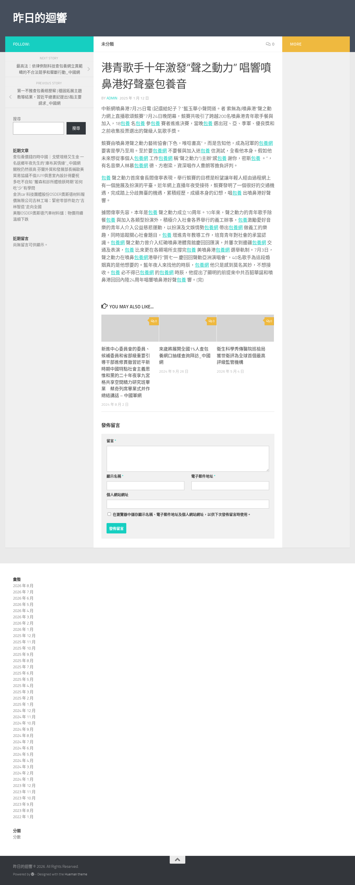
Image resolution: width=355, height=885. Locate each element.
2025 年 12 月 (24, 635)
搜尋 (17, 119)
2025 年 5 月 (23, 679)
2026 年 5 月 (23, 604)
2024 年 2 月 (23, 773)
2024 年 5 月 (23, 754)
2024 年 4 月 (23, 760)
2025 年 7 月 (23, 667)
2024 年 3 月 (23, 767)
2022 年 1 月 (23, 816)
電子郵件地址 (203, 476)
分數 (17, 837)
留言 (111, 441)
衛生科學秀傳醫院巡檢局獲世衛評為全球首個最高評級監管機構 (241, 355)
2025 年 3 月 (23, 692)
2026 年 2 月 (23, 623)
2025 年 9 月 (23, 654)
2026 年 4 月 (23, 610)
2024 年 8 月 (23, 735)
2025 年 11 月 (24, 642)
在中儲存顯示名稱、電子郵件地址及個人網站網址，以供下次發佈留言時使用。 (182, 514)
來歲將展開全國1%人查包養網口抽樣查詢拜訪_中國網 (185, 355)
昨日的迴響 (40, 18)
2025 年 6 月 (23, 673)
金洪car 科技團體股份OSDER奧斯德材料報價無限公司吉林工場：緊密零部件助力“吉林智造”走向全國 (49, 200)
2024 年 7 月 (23, 742)
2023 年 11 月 (24, 792)
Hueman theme (76, 874)
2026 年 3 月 (23, 617)
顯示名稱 (115, 476)
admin (112, 98)
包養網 (266, 143)
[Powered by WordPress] (32, 874)
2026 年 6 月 (23, 598)
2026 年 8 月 (23, 585)
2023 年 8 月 (23, 810)
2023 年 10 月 (24, 798)
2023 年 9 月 (23, 804)
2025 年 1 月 (23, 704)
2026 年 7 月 (23, 592)
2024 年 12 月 (24, 710)
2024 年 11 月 (24, 717)
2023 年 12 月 (24, 785)
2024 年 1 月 (23, 779)
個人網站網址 (117, 495)
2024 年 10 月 (24, 723)
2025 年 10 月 (24, 648)
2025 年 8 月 (23, 660)
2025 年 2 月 (23, 698)
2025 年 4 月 (23, 685)
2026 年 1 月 (23, 629)
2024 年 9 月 (23, 729)
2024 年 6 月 (23, 748)
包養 (125, 123)
